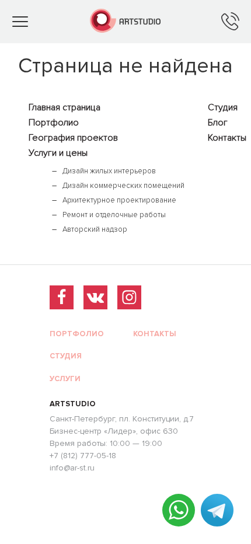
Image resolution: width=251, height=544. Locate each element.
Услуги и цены (58, 153)
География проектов (73, 138)
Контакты (227, 138)
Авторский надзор (94, 229)
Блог (218, 122)
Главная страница (64, 107)
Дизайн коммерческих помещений (123, 185)
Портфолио (54, 122)
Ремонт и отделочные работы (114, 214)
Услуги (65, 378)
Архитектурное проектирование (119, 200)
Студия (223, 107)
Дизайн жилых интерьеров (109, 171)
